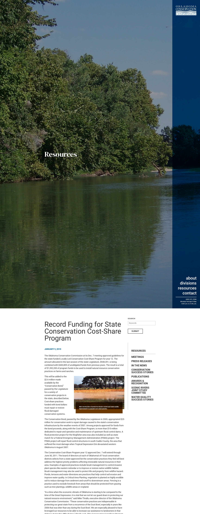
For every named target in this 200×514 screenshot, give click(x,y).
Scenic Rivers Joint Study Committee (140, 390)
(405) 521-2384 (191, 299)
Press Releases (141, 361)
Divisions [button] (188, 283)
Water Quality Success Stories (142, 398)
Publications (140, 376)
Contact (190, 293)
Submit (135, 331)
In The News (139, 365)
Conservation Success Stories (142, 371)
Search (131, 318)
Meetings (137, 357)
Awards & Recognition (139, 382)
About (191, 278)
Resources (187, 288)
